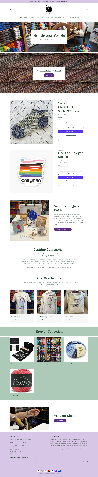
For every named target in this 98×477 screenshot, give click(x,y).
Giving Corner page (34, 267)
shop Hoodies (43, 320)
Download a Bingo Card (62, 229)
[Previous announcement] (10, 1)
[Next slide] (50, 95)
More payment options (71, 135)
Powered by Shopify (54, 473)
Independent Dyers (43, 364)
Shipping (60, 117)
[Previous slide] (44, 95)
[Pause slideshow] (54, 95)
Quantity (60, 119)
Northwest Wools (46, 473)
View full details (77, 140)
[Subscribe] (33, 461)
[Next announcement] (88, 1)
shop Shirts (14, 320)
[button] (11, 9)
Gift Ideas (13, 364)
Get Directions (60, 420)
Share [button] (61, 140)
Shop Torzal (49, 75)
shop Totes (69, 320)
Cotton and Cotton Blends (73, 364)
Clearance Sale (15, 395)
